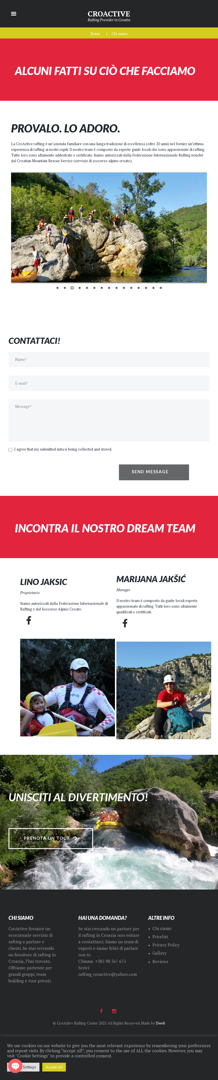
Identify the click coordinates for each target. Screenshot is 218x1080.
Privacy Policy (166, 945)
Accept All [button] (54, 1067)
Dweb (160, 1023)
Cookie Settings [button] (23, 1067)
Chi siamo (161, 928)
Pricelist (160, 936)
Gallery (159, 953)
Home (95, 33)
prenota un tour (47, 838)
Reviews (160, 961)
